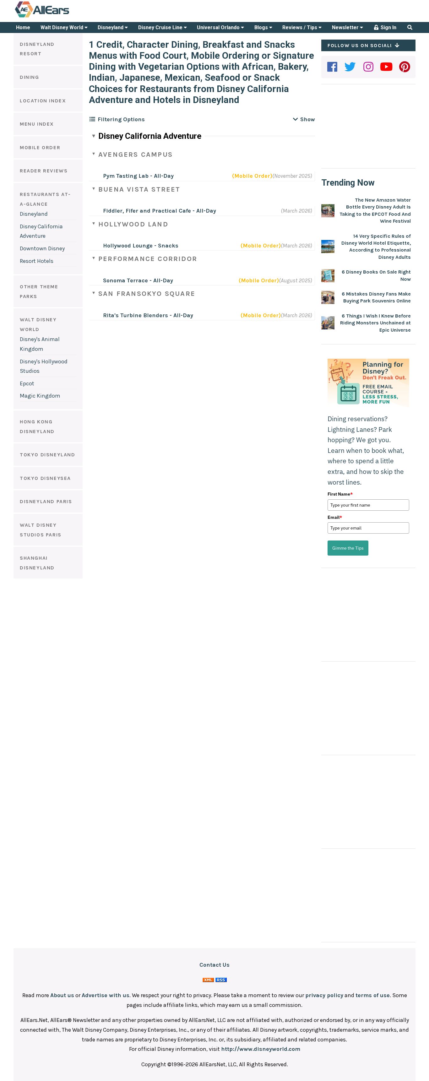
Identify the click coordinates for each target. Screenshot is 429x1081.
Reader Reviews (44, 171)
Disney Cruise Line (161, 27)
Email (335, 517)
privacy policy (324, 995)
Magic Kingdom (40, 395)
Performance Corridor (147, 259)
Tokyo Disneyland (47, 455)
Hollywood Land (133, 224)
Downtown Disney (42, 248)
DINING (29, 77)
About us (62, 995)
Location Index (43, 101)
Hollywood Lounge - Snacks (140, 245)
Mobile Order (40, 147)
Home (23, 27)
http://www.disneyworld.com (260, 1049)
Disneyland (111, 27)
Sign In (387, 27)
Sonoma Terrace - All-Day (138, 280)
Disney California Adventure (149, 136)
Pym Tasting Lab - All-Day (138, 175)
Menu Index (37, 124)
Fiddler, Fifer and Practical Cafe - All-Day (159, 210)
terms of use (373, 995)
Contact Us (214, 964)
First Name (340, 494)
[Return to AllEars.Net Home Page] (62, 17)
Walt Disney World (62, 27)
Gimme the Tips (348, 548)
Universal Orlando (219, 27)
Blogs (261, 27)
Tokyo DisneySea (45, 478)
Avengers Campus (135, 154)
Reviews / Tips (300, 27)
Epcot (27, 383)
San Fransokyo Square (146, 294)
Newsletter (346, 27)
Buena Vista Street (139, 189)
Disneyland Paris (46, 501)
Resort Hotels (36, 261)
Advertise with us (105, 995)
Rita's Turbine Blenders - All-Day (148, 315)
